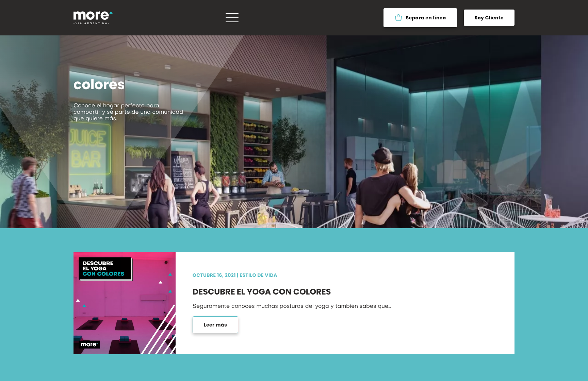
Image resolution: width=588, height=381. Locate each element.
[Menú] (232, 18)
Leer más (215, 324)
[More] (93, 17)
